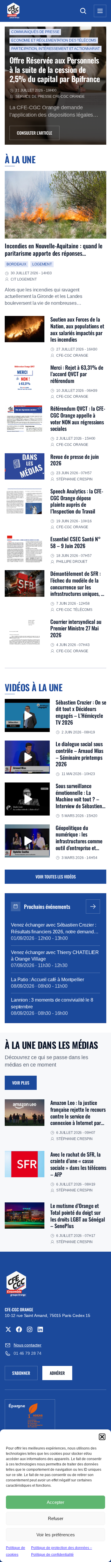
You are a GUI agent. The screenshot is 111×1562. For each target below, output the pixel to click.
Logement (42, 264)
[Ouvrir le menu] (100, 11)
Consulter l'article (34, 133)
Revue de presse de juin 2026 (74, 460)
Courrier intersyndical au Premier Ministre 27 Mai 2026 (76, 628)
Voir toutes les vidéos (56, 876)
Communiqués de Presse (35, 32)
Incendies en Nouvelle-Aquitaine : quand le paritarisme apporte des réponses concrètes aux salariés (53, 253)
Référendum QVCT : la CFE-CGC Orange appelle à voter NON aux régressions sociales (77, 418)
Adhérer (57, 1373)
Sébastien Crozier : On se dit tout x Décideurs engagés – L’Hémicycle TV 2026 (81, 712)
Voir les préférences (55, 1534)
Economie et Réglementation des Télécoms (53, 40)
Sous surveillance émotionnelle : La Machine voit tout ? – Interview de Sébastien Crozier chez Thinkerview (81, 799)
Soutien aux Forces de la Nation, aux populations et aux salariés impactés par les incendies (77, 329)
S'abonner (25, 1374)
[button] (102, 1437)
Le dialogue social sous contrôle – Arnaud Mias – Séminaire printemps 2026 (79, 754)
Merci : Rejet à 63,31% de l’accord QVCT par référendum (76, 373)
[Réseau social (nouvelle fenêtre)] (8, 1329)
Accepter (55, 1502)
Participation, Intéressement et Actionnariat (55, 49)
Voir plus (20, 1083)
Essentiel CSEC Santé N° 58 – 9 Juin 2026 (75, 542)
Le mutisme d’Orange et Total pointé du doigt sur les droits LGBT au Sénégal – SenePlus (77, 1216)
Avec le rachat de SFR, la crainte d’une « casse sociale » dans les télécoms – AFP (78, 1164)
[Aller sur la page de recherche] (83, 11)
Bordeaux (16, 264)
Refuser (55, 1518)
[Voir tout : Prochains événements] (93, 906)
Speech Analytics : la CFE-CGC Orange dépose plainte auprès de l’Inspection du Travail (76, 501)
